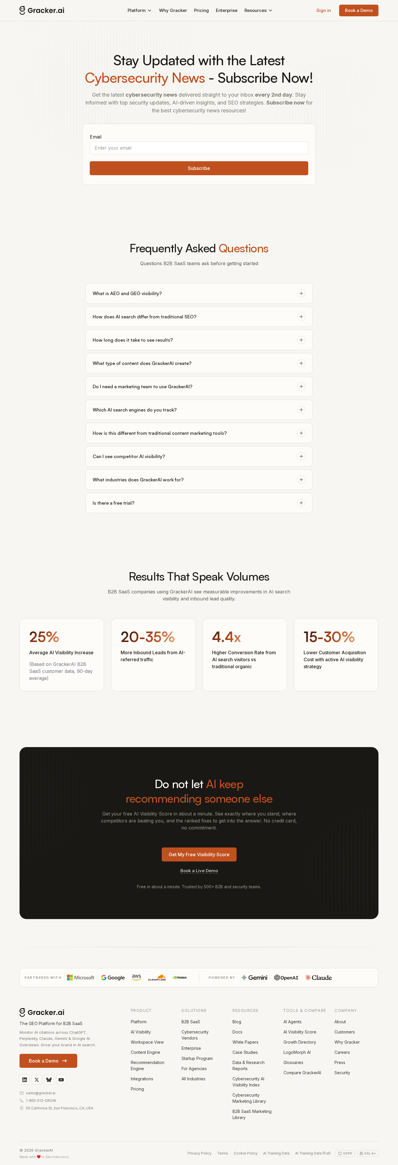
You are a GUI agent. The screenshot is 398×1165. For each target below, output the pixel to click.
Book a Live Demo (199, 870)
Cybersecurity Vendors (195, 1034)
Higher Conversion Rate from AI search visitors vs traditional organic (244, 659)
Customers (344, 1031)
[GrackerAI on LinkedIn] (24, 1080)
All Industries (193, 1078)
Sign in (323, 10)
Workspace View (147, 1042)
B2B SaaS (191, 1021)
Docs (237, 1031)
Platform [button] (137, 10)
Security (342, 1072)
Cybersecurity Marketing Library (249, 1098)
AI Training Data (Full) (313, 1153)
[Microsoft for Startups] (80, 977)
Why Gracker (173, 10)
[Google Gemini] (254, 977)
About (340, 1021)
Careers (342, 1052)
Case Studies (245, 1052)
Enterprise (226, 10)
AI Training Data (276, 1153)
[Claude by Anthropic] (318, 977)
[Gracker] (55, 10)
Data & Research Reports (249, 1065)
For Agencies (194, 1068)
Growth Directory (299, 1042)
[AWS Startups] (136, 977)
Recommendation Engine (147, 1065)
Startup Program (197, 1058)
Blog (237, 1021)
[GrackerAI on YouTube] (61, 1080)
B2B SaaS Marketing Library (252, 1114)
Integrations (142, 1078)
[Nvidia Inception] (179, 977)
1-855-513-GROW (41, 1100)
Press (339, 1062)
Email (95, 137)
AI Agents (292, 1021)
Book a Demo (359, 10)
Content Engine (145, 1052)
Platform (139, 1021)
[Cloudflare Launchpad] (156, 977)
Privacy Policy (200, 1153)
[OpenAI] (286, 977)
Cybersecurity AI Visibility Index (248, 1081)
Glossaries (293, 1062)
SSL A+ (370, 1153)
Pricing (201, 10)
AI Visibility (141, 1031)
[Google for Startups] (113, 977)
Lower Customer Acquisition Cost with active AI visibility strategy (335, 659)
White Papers (245, 1042)
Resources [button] (255, 10)
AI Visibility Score (299, 1031)
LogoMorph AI (297, 1052)
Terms (222, 1153)
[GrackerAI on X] (37, 1080)
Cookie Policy (246, 1153)
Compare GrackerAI (302, 1072)
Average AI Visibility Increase (61, 652)
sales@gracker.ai (40, 1093)
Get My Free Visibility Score (199, 854)
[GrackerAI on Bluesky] (49, 1080)
